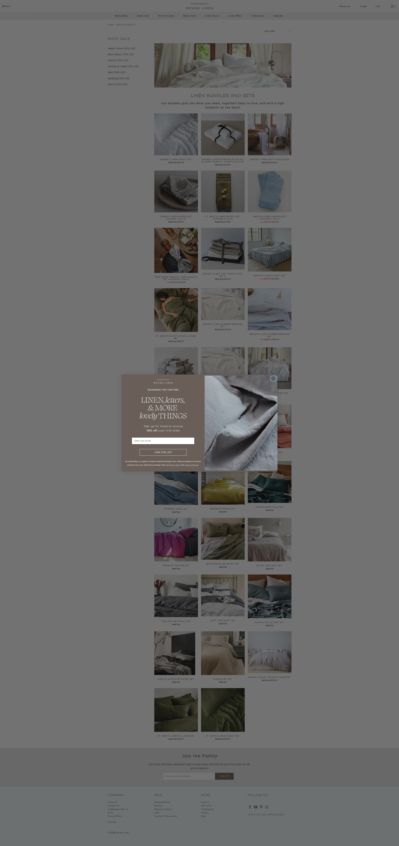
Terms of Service (192, 465)
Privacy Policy (175, 465)
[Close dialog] (273, 378)
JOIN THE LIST (163, 452)
